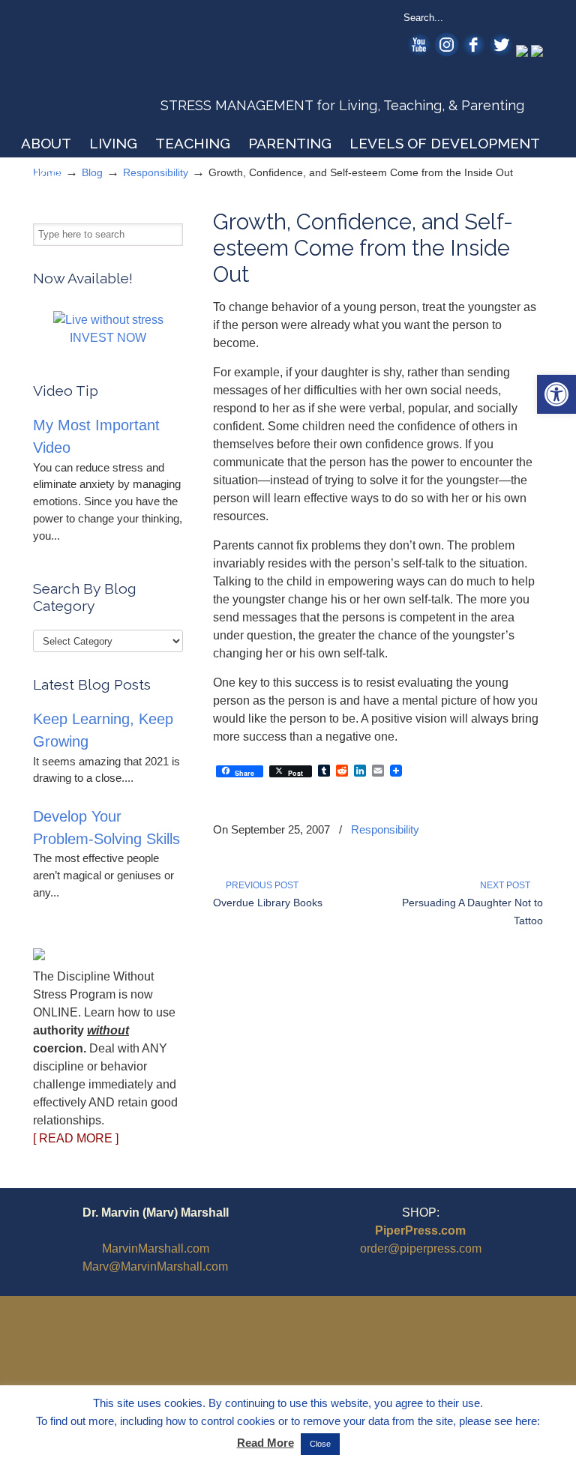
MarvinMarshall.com (155, 1248)
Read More (265, 1442)
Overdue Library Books (267, 903)
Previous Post (259, 885)
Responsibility (385, 829)
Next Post (507, 885)
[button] (556, 394)
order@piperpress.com (421, 1248)
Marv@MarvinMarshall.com (155, 1266)
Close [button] (320, 1443)
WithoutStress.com (140, 68)
